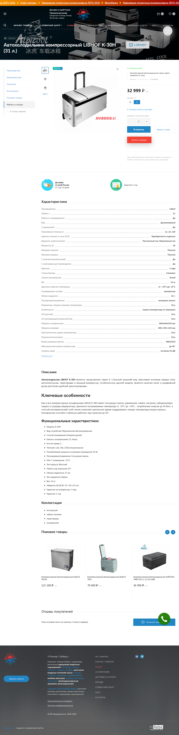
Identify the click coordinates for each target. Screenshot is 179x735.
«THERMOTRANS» (75, 675)
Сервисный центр (104, 687)
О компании (102, 672)
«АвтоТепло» (62, 675)
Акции (98, 667)
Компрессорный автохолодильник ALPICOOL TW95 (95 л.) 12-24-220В (153, 578)
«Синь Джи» (53, 681)
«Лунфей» (69, 670)
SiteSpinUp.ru (9, 728)
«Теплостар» (66, 667)
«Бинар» (75, 667)
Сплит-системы (21, 2)
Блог (98, 692)
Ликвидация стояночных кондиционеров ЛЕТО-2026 (63, 2)
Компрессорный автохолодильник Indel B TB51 (106, 578)
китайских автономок (56, 678)
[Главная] (5, 38)
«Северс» (60, 670)
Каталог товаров (104, 661)
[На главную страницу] (83, 13)
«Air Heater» (79, 678)
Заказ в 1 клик (163, 129)
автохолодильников (66, 684)
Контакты (100, 697)
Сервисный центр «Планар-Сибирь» (62, 689)
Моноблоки (103, 2)
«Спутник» (52, 675)
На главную (101, 656)
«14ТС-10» (52, 670)
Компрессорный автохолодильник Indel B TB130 (60, 578)
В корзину (139, 129)
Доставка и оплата (105, 677)
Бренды (99, 682)
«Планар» (77, 673)
